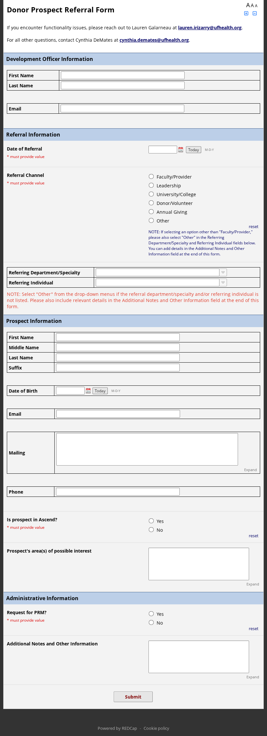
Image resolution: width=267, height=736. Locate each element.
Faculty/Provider (174, 177)
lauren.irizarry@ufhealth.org (210, 27)
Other (163, 221)
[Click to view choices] (223, 272)
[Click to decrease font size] (255, 13)
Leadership (169, 185)
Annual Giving (172, 212)
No (160, 530)
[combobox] (157, 272)
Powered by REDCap (117, 728)
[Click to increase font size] (246, 13)
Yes (160, 521)
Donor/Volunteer (175, 203)
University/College (176, 194)
